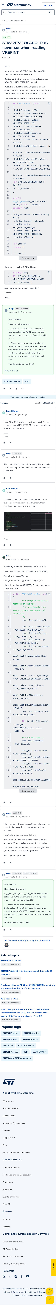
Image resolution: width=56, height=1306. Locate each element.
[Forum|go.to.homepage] (19, 5)
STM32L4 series (26, 1046)
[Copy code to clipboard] (49, 103)
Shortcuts (7, 1219)
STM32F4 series (31, 1033)
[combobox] (28, 12)
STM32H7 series (10, 1033)
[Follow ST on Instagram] (16, 1277)
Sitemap (6, 1227)
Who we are (8, 1101)
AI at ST (6, 1204)
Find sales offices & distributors (17, 1175)
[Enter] (4, 12)
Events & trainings (11, 1197)
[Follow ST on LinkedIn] (10, 1277)
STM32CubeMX (10, 1039)
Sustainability (9, 1116)
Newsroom (8, 1189)
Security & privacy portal (14, 1264)
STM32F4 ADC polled (11, 960)
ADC (27, 382)
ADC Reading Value (10, 999)
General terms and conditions (16, 1152)
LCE (8, 556)
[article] (28, 427)
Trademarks (44, 1292)
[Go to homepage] (9, 1085)
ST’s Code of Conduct (13, 1256)
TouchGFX (8, 1046)
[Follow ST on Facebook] (21, 1277)
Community (8, 1182)
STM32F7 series (12, 382)
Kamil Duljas (12, 411)
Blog (5, 1145)
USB (26, 1052)
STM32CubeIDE (30, 1039)
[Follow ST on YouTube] (27, 1277)
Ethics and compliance (13, 1242)
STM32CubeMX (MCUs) (10, 978)
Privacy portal (19, 1295)
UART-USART (39, 1052)
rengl (8, 28)
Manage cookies (35, 1295)
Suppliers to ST (10, 1138)
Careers (6, 1130)
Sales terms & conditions (24, 1292)
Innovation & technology (14, 1123)
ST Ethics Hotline (10, 1249)
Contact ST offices (11, 1167)
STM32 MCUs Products (15, 20)
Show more (27, 258)
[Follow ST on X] (4, 1277)
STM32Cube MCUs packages (17, 1058)
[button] (3, 5)
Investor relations (11, 1108)
